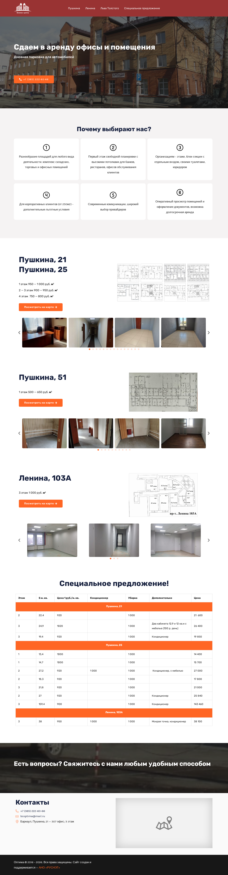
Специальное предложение (142, 8)
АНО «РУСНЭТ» (49, 867)
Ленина (90, 8)
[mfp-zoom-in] (128, 272)
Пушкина (74, 8)
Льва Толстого (109, 8)
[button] (19, 333)
